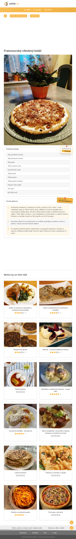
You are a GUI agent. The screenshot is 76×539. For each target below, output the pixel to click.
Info (45, 533)
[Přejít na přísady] (71, 522)
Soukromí (22, 533)
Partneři (35, 533)
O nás (55, 533)
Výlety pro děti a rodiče (56, 528)
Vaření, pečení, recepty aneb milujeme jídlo (27, 528)
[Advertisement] (38, 33)
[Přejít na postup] (71, 528)
